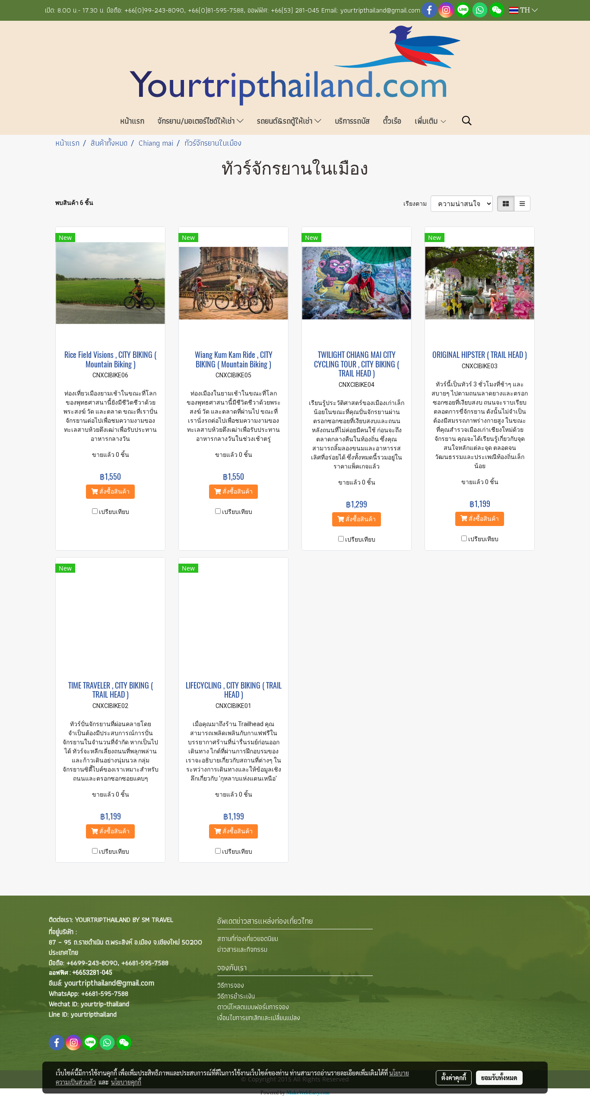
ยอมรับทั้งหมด (499, 1077)
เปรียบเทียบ (114, 511)
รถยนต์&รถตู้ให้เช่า (285, 121)
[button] (466, 120)
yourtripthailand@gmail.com (109, 982)
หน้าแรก (132, 121)
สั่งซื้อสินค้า (114, 491)
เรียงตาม (417, 203)
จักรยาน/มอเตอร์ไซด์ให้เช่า (197, 121)
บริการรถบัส (352, 121)
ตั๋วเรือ (392, 121)
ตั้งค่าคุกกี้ (453, 1077)
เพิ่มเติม (427, 121)
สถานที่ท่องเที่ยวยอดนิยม (247, 938)
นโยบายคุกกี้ (126, 1082)
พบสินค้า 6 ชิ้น (74, 202)
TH (525, 10)
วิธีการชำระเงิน (236, 996)
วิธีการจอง (230, 985)
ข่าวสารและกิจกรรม (242, 949)
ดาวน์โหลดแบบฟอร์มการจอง (253, 1006)
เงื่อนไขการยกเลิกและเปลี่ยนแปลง (258, 1017)
